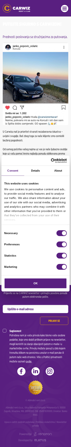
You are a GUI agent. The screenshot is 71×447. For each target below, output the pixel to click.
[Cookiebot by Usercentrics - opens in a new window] (51, 160)
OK (35, 283)
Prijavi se (54, 321)
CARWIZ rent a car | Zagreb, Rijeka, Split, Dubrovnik (16, 8)
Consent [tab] (12, 170)
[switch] (61, 244)
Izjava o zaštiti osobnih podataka (19, 422)
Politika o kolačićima (45, 422)
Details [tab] (35, 170)
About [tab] (58, 170)
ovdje (28, 361)
